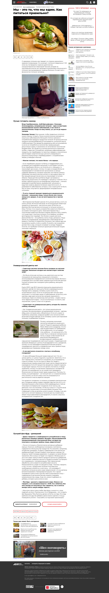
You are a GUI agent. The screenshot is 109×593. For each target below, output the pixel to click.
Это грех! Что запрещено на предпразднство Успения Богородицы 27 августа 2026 (82, 13)
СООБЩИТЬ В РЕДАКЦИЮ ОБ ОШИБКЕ (41, 563)
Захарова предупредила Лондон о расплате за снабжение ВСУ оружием (84, 106)
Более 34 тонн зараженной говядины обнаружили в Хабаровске (55, 530)
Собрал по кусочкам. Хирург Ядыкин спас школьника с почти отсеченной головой (86, 73)
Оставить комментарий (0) (55, 504)
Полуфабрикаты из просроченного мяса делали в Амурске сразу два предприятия (29, 525)
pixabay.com (16, 53)
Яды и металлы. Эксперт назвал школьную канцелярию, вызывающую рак (84, 79)
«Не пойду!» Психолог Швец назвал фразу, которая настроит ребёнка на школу (82, 40)
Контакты (27, 563)
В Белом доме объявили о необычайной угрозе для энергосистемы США (82, 89)
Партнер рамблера (39, 586)
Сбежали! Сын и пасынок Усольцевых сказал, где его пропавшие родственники (86, 51)
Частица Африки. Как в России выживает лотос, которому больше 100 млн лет (85, 68)
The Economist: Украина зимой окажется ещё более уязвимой (83, 111)
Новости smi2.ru (19, 558)
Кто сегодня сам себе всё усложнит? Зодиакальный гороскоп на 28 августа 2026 (82, 19)
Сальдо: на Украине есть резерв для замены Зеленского (85, 94)
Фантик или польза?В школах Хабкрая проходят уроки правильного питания (29, 530)
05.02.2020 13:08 (17, 7)
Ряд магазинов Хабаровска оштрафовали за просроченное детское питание (29, 536)
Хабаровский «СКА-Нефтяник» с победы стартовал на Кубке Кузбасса (82, 26)
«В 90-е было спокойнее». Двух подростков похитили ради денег (85, 61)
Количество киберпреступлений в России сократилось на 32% (84, 99)
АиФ (36, 117)
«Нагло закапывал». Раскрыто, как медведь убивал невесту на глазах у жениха (85, 56)
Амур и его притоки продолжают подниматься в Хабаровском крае (82, 33)
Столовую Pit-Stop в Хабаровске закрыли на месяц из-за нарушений (56, 525)
